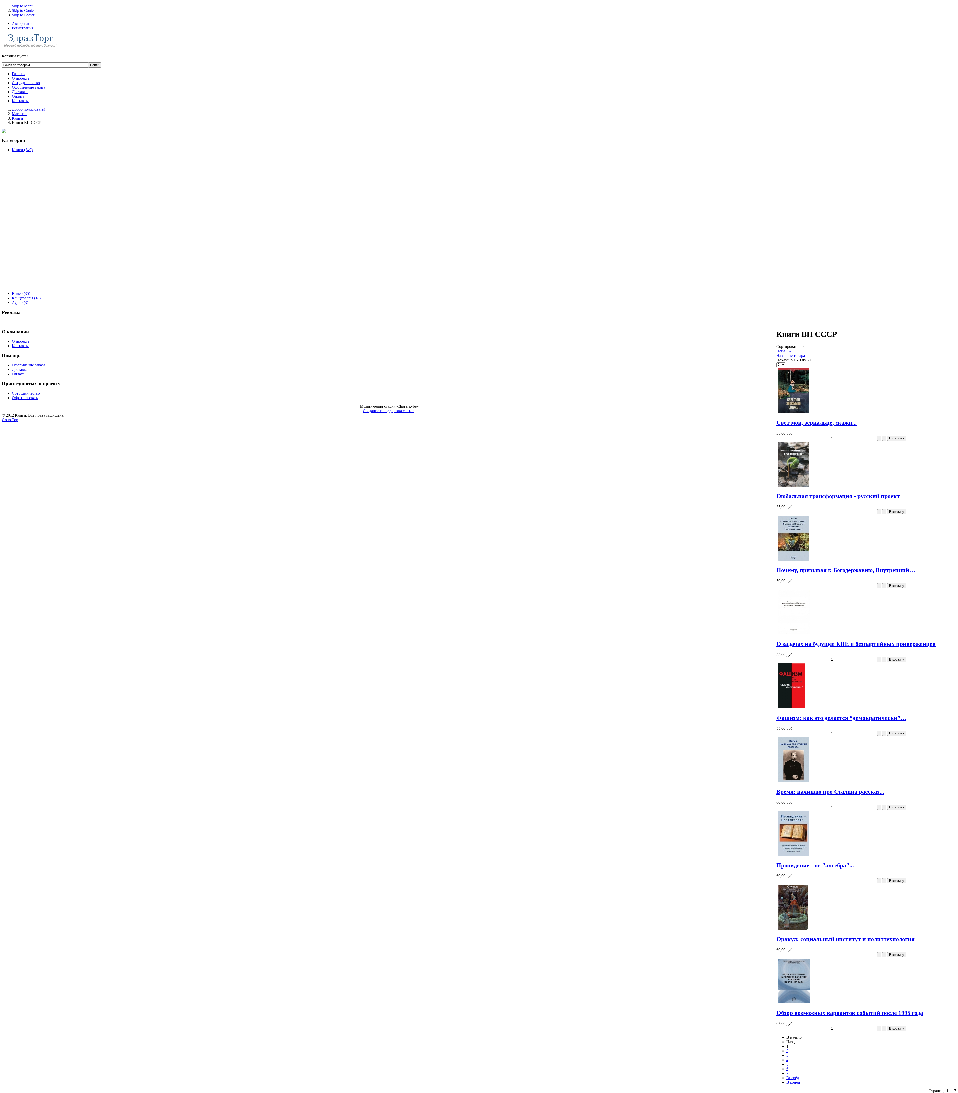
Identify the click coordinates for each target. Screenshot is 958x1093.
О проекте (20, 341)
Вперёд (792, 1078)
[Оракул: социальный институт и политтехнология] (792, 929)
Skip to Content (24, 10)
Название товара (790, 355)
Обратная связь (25, 398)
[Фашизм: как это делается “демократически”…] (791, 708)
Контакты (20, 346)
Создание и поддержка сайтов (388, 411)
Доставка (20, 369)
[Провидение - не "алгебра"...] (793, 856)
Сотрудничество (26, 393)
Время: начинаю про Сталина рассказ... (830, 791)
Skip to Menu (22, 6)
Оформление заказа (28, 365)
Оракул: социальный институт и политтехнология (845, 939)
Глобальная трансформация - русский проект (838, 496)
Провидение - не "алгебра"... (815, 865)
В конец (793, 1082)
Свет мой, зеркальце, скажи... (816, 422)
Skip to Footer (23, 15)
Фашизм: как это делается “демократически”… (841, 718)
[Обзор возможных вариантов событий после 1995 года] (793, 1003)
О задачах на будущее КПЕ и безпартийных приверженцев (856, 644)
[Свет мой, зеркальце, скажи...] (793, 413)
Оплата (18, 374)
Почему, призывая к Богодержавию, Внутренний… (845, 570)
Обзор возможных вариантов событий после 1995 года (849, 1013)
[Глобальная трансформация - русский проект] (793, 487)
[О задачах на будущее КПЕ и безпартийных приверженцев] (793, 634)
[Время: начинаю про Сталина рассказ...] (793, 782)
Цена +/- (783, 351)
